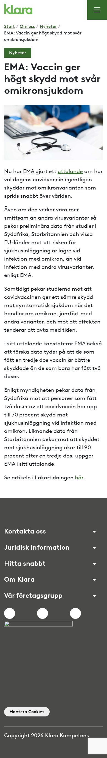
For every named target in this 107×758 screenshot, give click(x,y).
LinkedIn (75, 613)
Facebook (9, 613)
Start (9, 26)
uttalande (70, 171)
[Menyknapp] (97, 10)
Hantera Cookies (27, 711)
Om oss (27, 26)
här (79, 477)
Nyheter (48, 26)
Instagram (42, 613)
